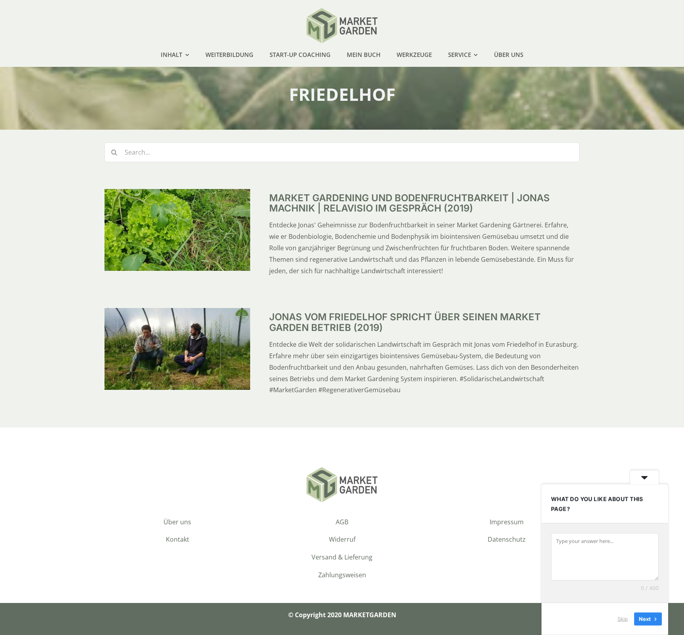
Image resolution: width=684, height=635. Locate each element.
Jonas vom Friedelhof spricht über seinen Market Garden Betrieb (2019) (405, 322)
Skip (623, 619)
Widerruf (342, 539)
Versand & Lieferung (342, 557)
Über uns (177, 522)
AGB (342, 522)
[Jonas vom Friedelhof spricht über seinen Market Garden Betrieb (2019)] (177, 313)
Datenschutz (507, 539)
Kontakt (177, 539)
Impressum (507, 522)
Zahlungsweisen (342, 575)
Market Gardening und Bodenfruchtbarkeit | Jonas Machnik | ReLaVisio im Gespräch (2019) (409, 203)
